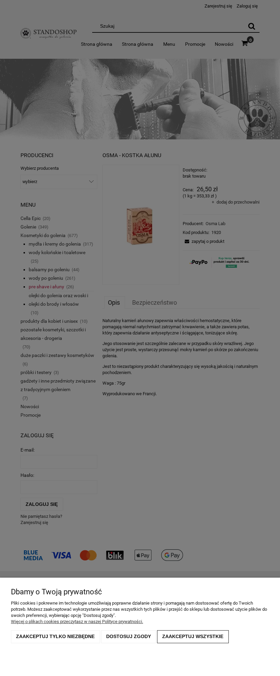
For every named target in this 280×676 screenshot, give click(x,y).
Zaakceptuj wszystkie (192, 636)
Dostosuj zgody (128, 636)
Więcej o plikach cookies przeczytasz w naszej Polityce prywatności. (77, 621)
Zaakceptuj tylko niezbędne (55, 636)
